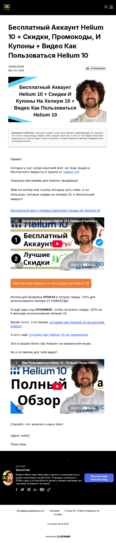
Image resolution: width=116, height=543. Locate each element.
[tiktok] (48, 489)
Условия (55, 510)
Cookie (58, 514)
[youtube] (42, 489)
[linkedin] (35, 489)
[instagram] (29, 489)
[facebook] (16, 489)
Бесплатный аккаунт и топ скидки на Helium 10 (51, 283)
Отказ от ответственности (82, 510)
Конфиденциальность (30, 510)
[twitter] (22, 489)
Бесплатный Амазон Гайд (99, 478)
